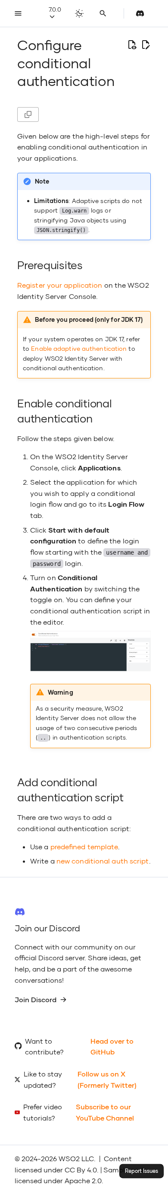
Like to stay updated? (43, 1079)
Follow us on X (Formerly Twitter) (107, 1079)
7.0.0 (55, 9)
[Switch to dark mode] (79, 13)
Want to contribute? (44, 1046)
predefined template (84, 846)
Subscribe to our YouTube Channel (105, 1112)
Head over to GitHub (112, 1046)
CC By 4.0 (81, 1169)
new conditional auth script (102, 861)
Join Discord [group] (35, 999)
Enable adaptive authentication (79, 348)
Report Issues (141, 1171)
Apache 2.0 (83, 1180)
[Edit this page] (145, 45)
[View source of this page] (132, 45)
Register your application (60, 285)
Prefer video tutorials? (42, 1112)
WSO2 (69, 1158)
